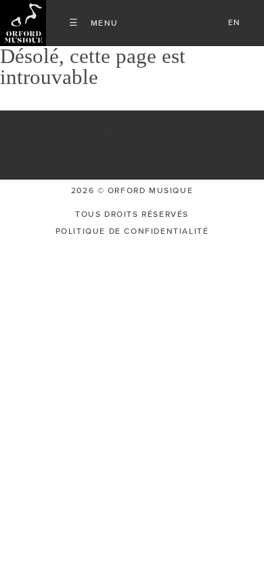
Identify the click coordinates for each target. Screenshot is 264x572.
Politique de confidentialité (132, 231)
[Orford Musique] (23, 23)
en (234, 22)
